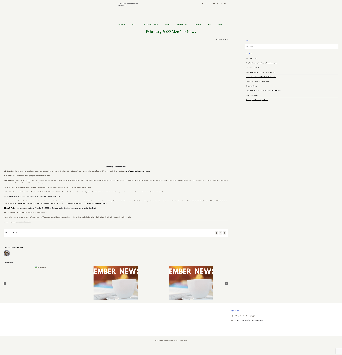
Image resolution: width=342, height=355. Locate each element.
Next (224, 39)
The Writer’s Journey (252, 67)
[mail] (225, 3)
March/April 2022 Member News (115, 282)
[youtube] (214, 3)
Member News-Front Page (23, 222)
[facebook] (202, 3)
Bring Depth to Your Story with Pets (257, 100)
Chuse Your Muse (251, 86)
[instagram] (206, 3)
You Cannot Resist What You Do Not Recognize (261, 77)
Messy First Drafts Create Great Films (257, 81)
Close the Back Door (252, 95)
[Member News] (40, 267)
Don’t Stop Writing (251, 58)
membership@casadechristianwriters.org (249, 320)
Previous (219, 39)
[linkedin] (217, 3)
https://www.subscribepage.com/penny (137, 171)
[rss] (221, 3)
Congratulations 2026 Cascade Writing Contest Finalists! (263, 90)
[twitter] (210, 3)
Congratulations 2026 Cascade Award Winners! (260, 72)
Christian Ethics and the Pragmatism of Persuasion (261, 63)
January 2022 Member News (191, 282)
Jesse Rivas (19, 247)
